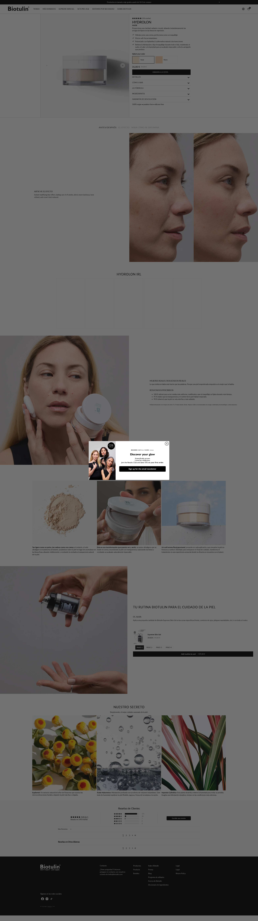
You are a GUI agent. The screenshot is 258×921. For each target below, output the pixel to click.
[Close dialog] (167, 443)
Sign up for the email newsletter (142, 469)
